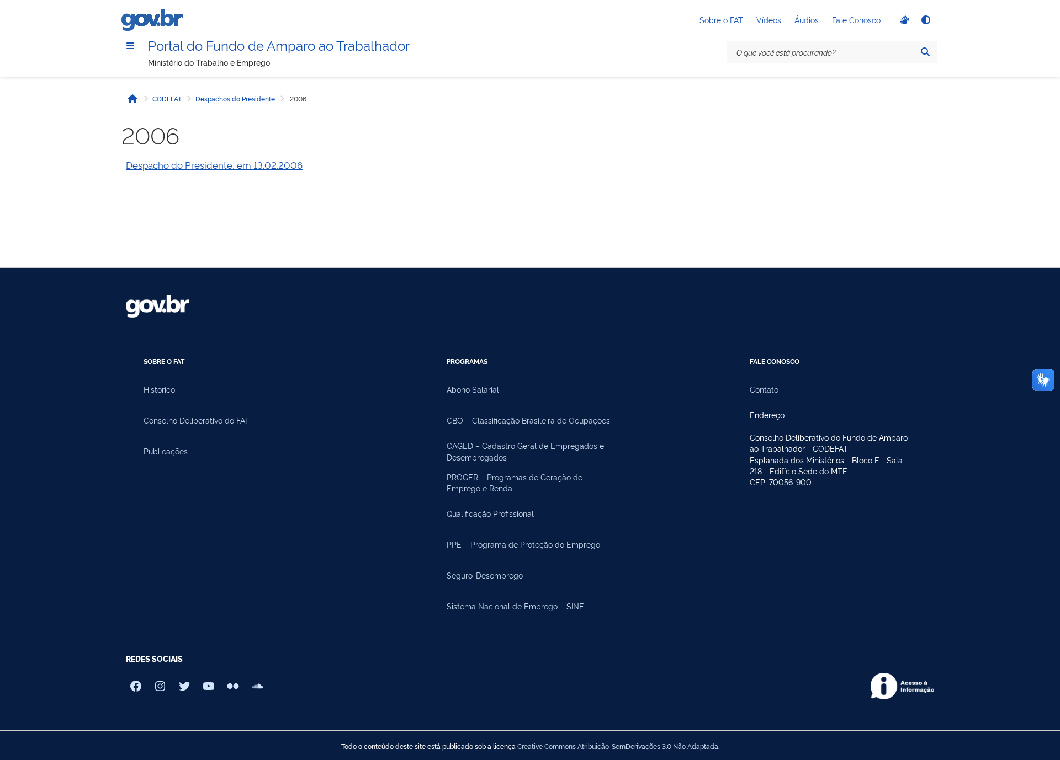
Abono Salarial (473, 389)
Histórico (159, 389)
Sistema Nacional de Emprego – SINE (515, 606)
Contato (764, 389)
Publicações (166, 451)
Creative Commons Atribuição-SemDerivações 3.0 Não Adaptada (617, 746)
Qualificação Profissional (490, 513)
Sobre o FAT (721, 19)
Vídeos (768, 19)
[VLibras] (903, 20)
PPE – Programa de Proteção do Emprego (523, 544)
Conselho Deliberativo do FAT (197, 420)
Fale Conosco (856, 19)
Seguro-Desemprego (485, 575)
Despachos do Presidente (235, 98)
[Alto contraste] (925, 20)
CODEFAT (167, 98)
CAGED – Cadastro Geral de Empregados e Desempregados (525, 451)
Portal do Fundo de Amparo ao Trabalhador (279, 44)
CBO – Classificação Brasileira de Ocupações (528, 420)
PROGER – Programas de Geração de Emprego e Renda (514, 482)
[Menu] (130, 46)
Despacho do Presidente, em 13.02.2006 (214, 164)
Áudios (806, 19)
